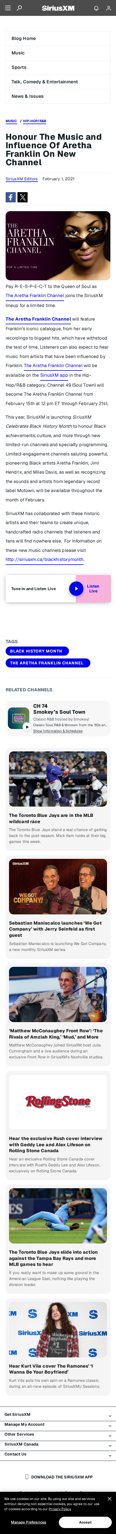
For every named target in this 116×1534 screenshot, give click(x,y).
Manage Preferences (28, 1522)
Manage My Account (25, 1424)
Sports (19, 67)
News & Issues (28, 96)
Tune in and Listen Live (33, 588)
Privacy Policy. (60, 1509)
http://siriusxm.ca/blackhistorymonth (45, 559)
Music (18, 53)
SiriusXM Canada (22, 1444)
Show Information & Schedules (57, 731)
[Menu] (8, 8)
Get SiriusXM (17, 1414)
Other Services (19, 1434)
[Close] (109, 1498)
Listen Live (93, 589)
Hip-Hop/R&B (34, 121)
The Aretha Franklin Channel (35, 295)
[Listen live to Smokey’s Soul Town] (18, 718)
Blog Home (24, 38)
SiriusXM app (54, 375)
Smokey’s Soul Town (59, 712)
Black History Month (36, 651)
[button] (11, 197)
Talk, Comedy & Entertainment (45, 82)
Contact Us (15, 1454)
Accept (85, 1522)
